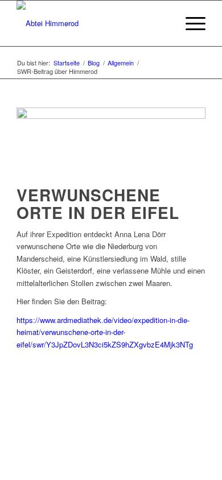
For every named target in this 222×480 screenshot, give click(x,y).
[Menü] (189, 23)
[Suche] (163, 23)
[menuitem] (163, 23)
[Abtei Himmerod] (92, 23)
